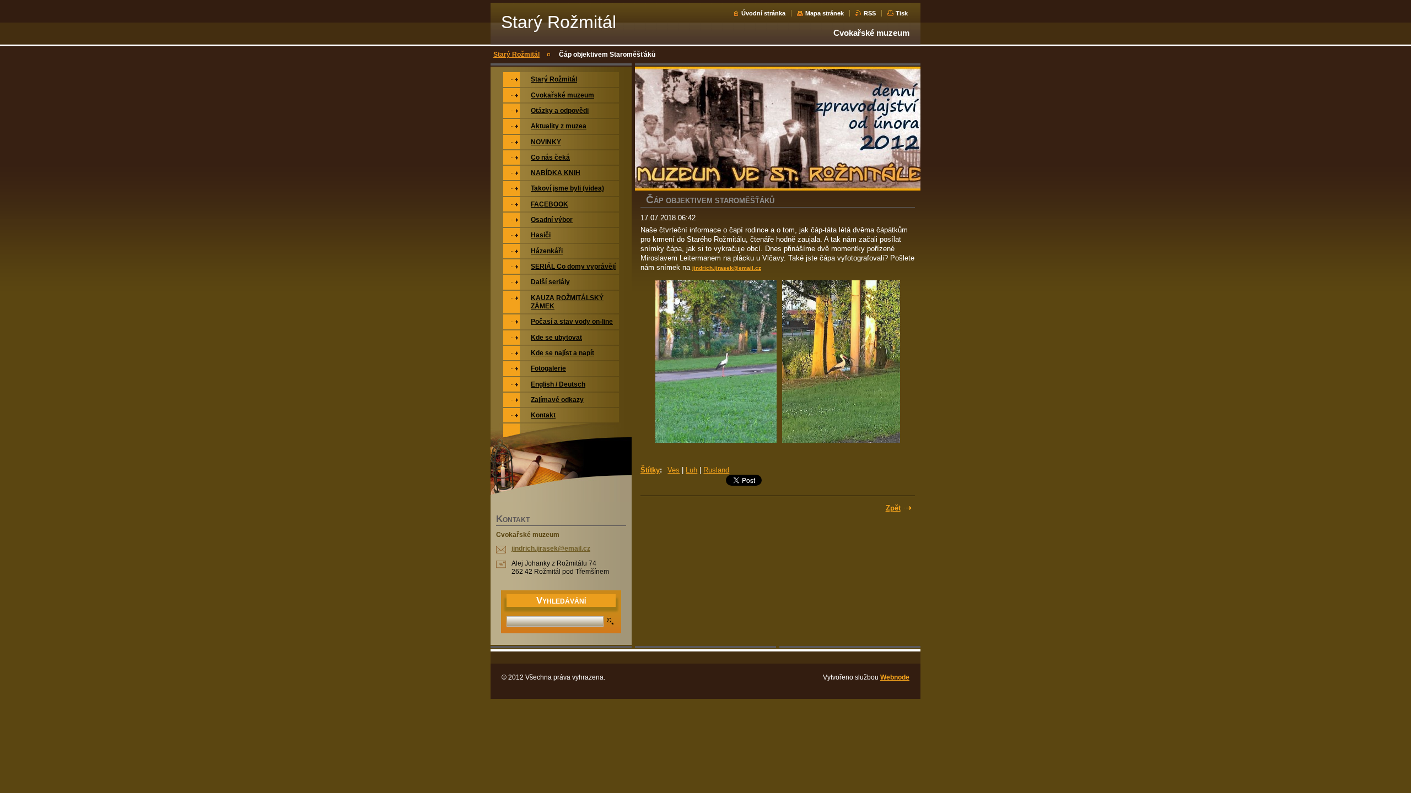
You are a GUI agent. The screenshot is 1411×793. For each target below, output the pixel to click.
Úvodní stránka (763, 13)
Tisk (902, 13)
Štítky (650, 470)
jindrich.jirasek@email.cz (726, 268)
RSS (870, 13)
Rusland (716, 470)
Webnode (894, 677)
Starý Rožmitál (516, 54)
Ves (673, 470)
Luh (691, 470)
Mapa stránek (824, 13)
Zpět (893, 508)
